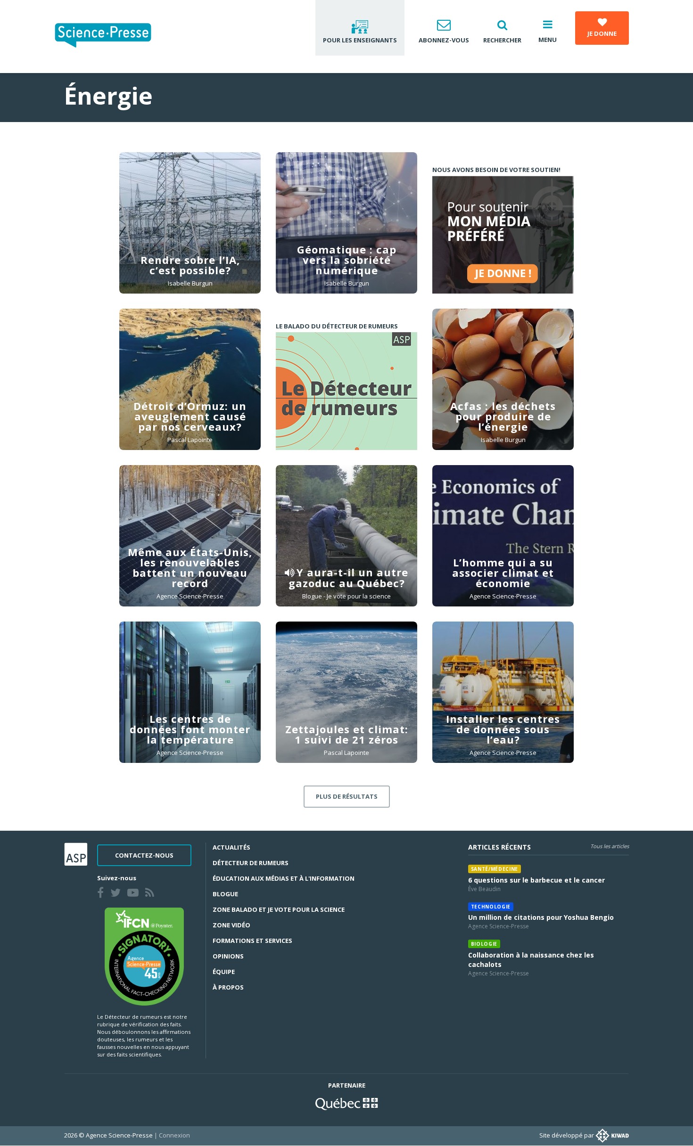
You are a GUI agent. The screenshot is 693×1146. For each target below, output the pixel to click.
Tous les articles (609, 846)
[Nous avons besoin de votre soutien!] (503, 235)
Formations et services (252, 940)
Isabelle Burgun (190, 283)
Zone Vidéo (231, 925)
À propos (228, 987)
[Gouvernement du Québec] (346, 1102)
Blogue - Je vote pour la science (346, 596)
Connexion (174, 1135)
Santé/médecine (494, 869)
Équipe (224, 971)
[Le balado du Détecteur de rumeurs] (346, 391)
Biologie (484, 944)
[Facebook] (102, 894)
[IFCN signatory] (144, 955)
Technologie (491, 906)
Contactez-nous (144, 855)
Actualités (231, 847)
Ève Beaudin (484, 889)
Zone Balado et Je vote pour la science (279, 909)
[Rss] (151, 894)
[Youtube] (134, 894)
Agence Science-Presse (190, 596)
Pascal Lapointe (190, 439)
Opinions (228, 956)
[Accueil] (110, 36)
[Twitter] (117, 894)
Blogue (225, 894)
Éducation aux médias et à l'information (284, 878)
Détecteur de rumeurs (251, 863)
